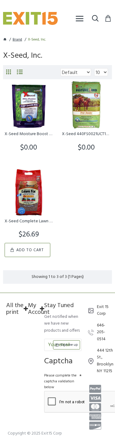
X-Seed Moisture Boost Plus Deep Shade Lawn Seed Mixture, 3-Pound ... (29, 134)
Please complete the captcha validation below (60, 381)
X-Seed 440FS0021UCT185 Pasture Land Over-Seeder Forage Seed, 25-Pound (86, 134)
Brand (17, 40)
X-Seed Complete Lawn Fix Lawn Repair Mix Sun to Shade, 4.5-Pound (29, 221)
